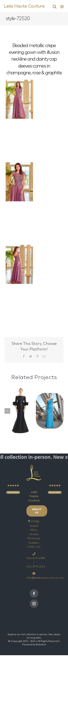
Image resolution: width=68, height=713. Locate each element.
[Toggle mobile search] (54, 7)
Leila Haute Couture (24, 6)
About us (37, 511)
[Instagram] (34, 603)
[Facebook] (34, 593)
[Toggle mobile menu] (62, 7)
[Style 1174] (49, 410)
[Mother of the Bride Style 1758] (18, 411)
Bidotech (41, 644)
